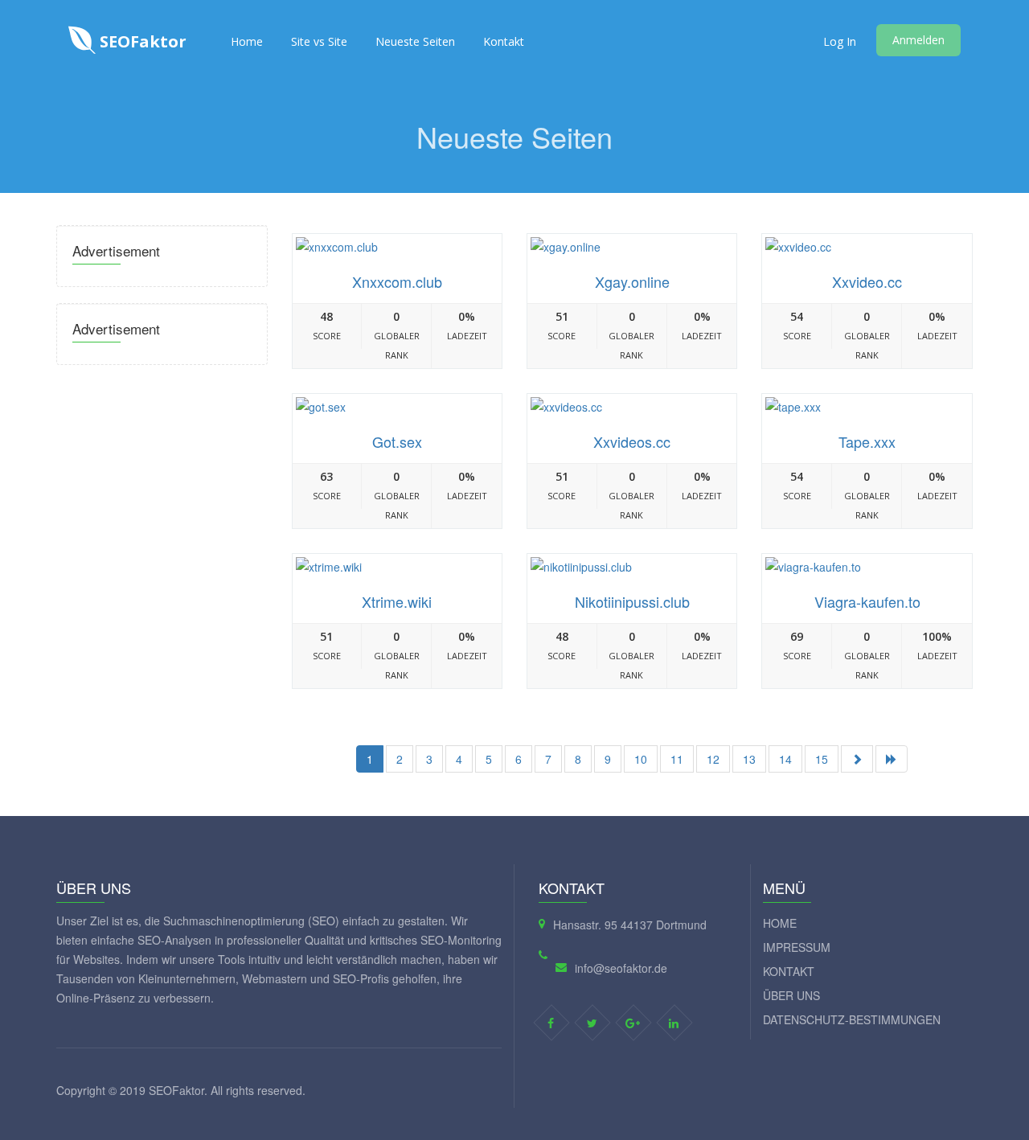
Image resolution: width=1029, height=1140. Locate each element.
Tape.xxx (867, 441)
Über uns (791, 995)
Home (247, 41)
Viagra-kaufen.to (867, 601)
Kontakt (503, 41)
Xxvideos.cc (631, 441)
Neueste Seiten (415, 41)
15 (821, 759)
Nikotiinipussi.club (632, 601)
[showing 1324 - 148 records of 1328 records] (891, 759)
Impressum (796, 947)
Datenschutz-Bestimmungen (852, 1019)
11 (676, 759)
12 (713, 759)
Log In (839, 41)
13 (749, 759)
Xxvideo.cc (867, 281)
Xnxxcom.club (397, 281)
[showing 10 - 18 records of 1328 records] (857, 759)
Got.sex (397, 441)
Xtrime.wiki (397, 601)
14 (785, 759)
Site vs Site (319, 41)
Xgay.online (632, 281)
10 (640, 759)
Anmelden (918, 39)
